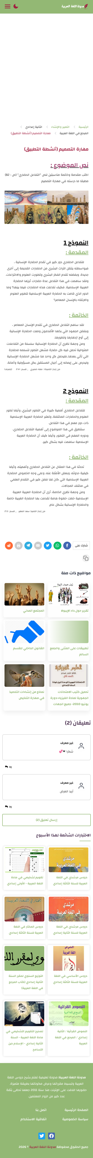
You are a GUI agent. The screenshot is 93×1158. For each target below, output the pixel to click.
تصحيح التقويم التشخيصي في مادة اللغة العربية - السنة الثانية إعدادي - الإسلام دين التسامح (24, 1040)
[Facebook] (67, 545)
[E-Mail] (38, 545)
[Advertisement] (46, 70)
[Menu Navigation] (7, 7)
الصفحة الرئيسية (76, 1110)
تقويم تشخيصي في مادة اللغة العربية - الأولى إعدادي (25, 880)
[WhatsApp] (57, 545)
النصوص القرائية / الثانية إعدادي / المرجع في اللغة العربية (71, 1037)
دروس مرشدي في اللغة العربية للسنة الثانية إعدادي (70, 929)
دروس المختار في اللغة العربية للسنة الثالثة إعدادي (26, 929)
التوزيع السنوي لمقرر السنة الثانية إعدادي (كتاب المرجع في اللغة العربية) (26, 982)
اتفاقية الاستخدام (33, 1119)
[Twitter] (48, 545)
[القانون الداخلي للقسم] (24, 632)
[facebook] (51, 1136)
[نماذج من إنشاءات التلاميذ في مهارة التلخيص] (24, 675)
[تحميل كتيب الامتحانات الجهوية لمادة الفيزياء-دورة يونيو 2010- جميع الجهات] (68, 675)
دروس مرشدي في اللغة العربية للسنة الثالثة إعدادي (70, 880)
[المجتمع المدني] (24, 594)
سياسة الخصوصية (75, 1119)
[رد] (9, 767)
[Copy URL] (86, 558)
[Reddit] (9, 545)
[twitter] (41, 1136)
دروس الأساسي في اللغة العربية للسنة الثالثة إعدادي (70, 979)
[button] (16, 7)
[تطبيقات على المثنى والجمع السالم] (68, 632)
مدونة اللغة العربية (42, 1147)
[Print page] (18, 545)
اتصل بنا (40, 1110)
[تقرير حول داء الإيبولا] (68, 594)
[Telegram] (28, 545)
